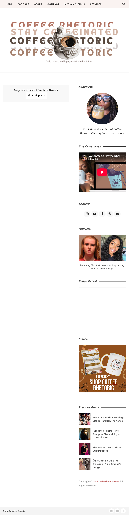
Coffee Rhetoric (18, 511)
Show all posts (36, 95)
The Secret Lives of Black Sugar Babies (107, 449)
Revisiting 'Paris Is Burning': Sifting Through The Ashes (108, 419)
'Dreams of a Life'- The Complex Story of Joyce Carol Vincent (106, 434)
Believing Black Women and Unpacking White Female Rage (102, 267)
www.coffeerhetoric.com (106, 481)
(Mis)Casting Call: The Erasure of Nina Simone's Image (107, 464)
